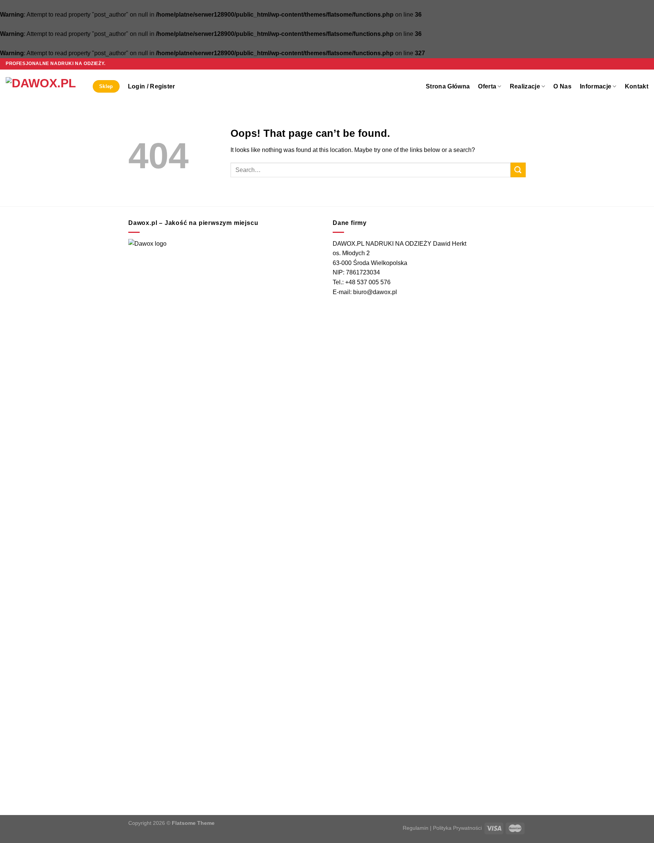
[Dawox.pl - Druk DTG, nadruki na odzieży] (43, 86)
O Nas (562, 86)
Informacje (595, 86)
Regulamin (415, 828)
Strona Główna (448, 86)
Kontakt (636, 86)
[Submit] (518, 170)
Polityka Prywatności (457, 828)
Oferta (487, 86)
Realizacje (525, 86)
